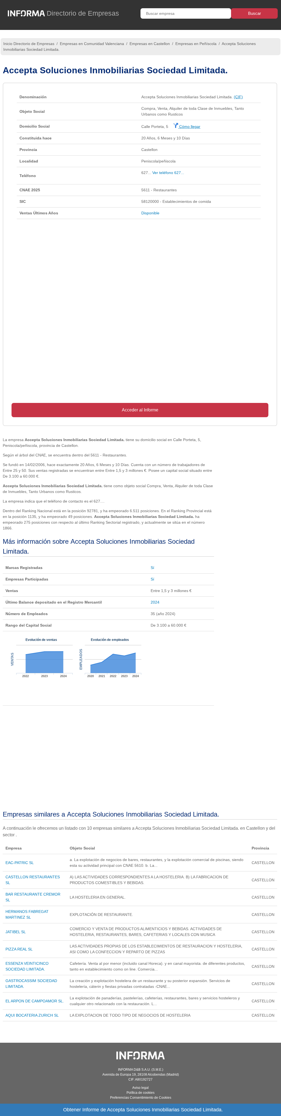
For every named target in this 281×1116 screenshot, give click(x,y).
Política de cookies (140, 1093)
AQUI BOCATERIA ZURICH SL (32, 1015)
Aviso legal (140, 1088)
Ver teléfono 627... (168, 172)
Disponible (150, 213)
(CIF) (238, 97)
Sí (152, 567)
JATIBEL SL (15, 932)
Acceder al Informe (140, 410)
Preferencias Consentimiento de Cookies (140, 1098)
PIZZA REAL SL (19, 949)
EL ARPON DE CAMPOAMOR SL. (34, 1001)
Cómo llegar (189, 126)
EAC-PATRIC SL (19, 862)
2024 (155, 602)
